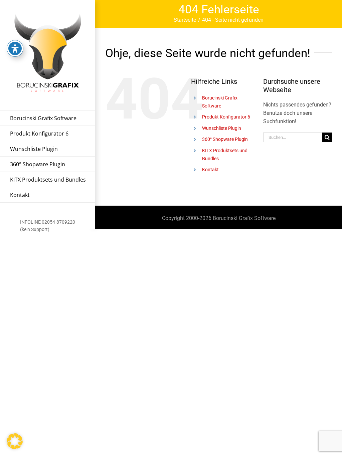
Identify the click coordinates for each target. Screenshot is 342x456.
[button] (14, 441)
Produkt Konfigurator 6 (226, 117)
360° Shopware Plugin (225, 139)
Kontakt (210, 169)
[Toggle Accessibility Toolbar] (15, 48)
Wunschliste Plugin (221, 128)
